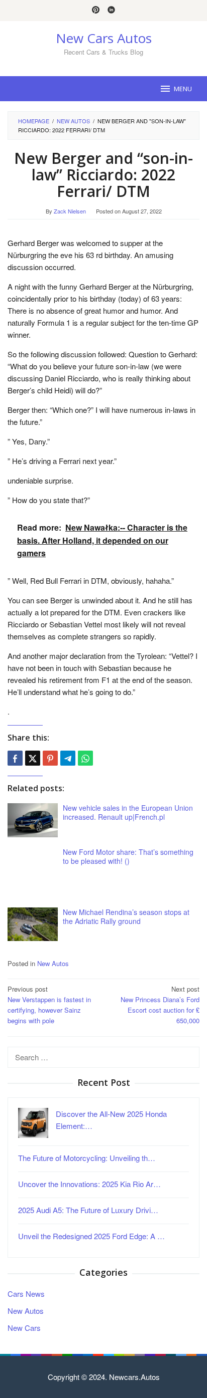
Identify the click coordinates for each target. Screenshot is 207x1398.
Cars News (26, 1293)
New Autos (53, 963)
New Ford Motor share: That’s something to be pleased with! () (128, 856)
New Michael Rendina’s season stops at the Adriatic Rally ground (126, 916)
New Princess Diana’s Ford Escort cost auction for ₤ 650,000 (160, 1004)
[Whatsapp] (85, 758)
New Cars (24, 1327)
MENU (183, 88)
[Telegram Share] (67, 758)
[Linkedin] (111, 10)
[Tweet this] (32, 758)
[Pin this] (50, 758)
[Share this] (15, 758)
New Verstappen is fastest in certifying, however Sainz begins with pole (49, 1004)
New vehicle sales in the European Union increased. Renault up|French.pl (128, 812)
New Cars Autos (104, 38)
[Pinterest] (96, 10)
